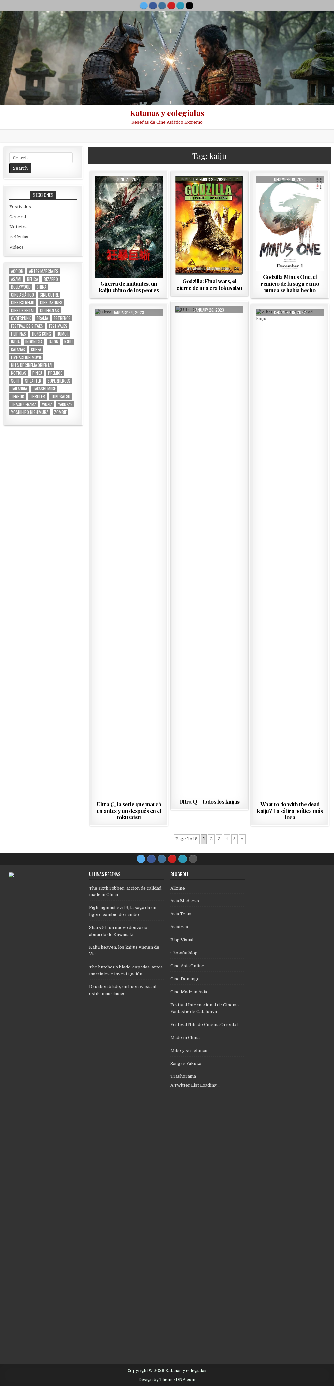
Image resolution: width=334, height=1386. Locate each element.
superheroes (58, 381)
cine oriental (22, 310)
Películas (129, 191)
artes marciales (43, 271)
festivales (58, 326)
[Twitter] (144, 5)
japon (53, 342)
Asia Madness (184, 900)
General (17, 216)
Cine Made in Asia (188, 991)
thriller (37, 396)
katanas (18, 349)
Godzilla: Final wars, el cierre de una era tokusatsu (209, 284)
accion (17, 271)
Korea (36, 349)
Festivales (20, 206)
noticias (18, 373)
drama (42, 318)
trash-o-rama (23, 404)
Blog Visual (181, 939)
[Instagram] (162, 5)
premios (55, 373)
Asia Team (180, 913)
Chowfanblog (184, 953)
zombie (60, 412)
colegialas (49, 310)
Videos (16, 247)
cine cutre (49, 295)
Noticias (18, 226)
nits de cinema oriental (32, 365)
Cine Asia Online (187, 965)
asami (16, 279)
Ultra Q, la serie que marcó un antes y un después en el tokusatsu (129, 810)
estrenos (62, 318)
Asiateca (179, 926)
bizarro (51, 279)
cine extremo (22, 302)
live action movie (26, 357)
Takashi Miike (44, 389)
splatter (33, 381)
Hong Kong (41, 334)
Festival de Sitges (27, 326)
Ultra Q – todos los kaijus (209, 801)
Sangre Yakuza (185, 1063)
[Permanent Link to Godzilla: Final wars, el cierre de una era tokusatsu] (209, 225)
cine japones (51, 302)
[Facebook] (153, 5)
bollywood (21, 287)
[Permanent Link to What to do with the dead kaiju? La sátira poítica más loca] (290, 553)
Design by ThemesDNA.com (166, 1380)
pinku (37, 373)
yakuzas (65, 404)
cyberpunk (21, 318)
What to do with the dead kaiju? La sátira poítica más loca (290, 810)
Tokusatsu (60, 396)
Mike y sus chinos (188, 1050)
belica (32, 279)
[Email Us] (180, 5)
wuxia (47, 404)
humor (63, 334)
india (15, 342)
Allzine (177, 888)
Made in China (185, 1037)
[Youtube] (171, 5)
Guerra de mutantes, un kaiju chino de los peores (129, 287)
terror (17, 396)
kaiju (68, 342)
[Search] (189, 5)
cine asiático (22, 295)
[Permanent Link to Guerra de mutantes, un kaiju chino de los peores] (129, 226)
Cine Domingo (185, 978)
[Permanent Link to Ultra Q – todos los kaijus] (209, 551)
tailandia (19, 389)
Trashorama (183, 1076)
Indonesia (33, 342)
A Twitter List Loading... (195, 1085)
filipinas (18, 334)
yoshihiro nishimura (29, 412)
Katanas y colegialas (167, 113)
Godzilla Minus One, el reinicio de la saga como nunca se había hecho (290, 283)
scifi (15, 381)
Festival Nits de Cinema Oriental (204, 1024)
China (41, 287)
